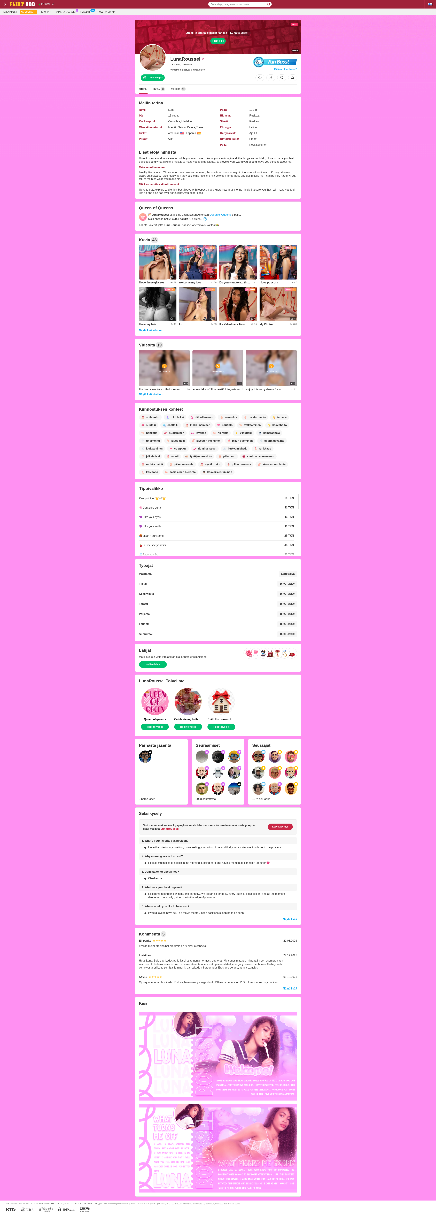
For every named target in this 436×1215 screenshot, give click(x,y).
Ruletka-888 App (107, 12)
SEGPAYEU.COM (91, 1204)
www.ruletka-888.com (49, 1203)
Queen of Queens (220, 214)
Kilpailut (85, 12)
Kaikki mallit (10, 12)
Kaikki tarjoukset (66, 12)
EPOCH (78, 1204)
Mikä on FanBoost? (285, 69)
